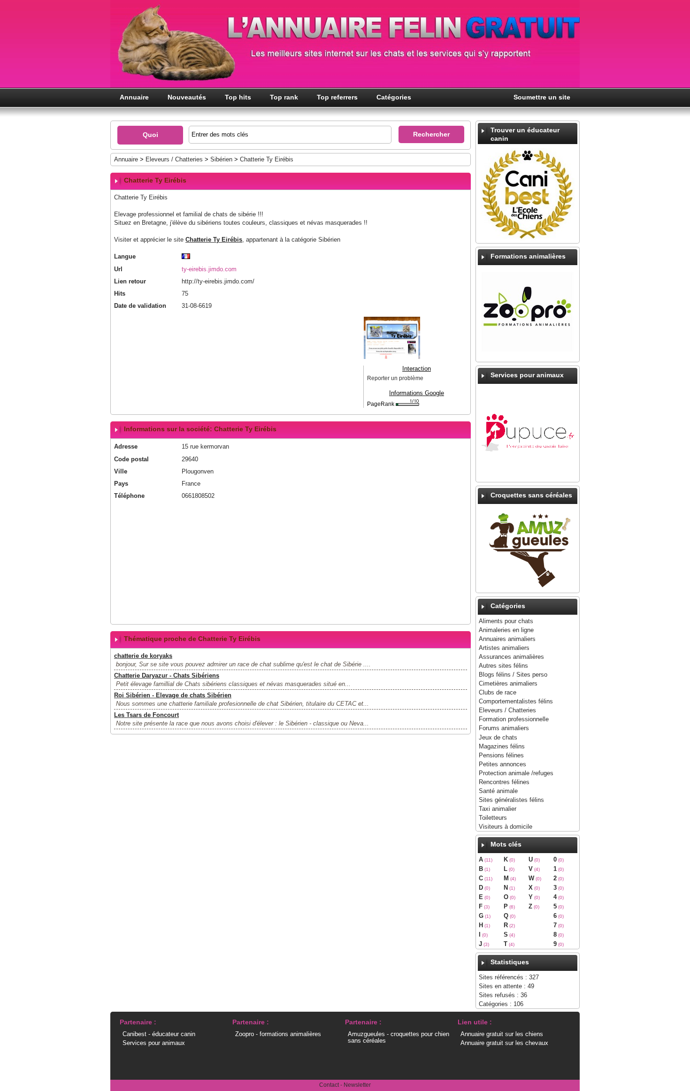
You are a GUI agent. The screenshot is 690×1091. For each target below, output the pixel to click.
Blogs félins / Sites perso (513, 674)
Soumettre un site (542, 97)
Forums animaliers (504, 728)
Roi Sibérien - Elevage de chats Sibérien (172, 695)
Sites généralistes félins (511, 799)
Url (118, 269)
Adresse (126, 446)
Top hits (238, 97)
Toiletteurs (493, 817)
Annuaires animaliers (507, 638)
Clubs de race (497, 692)
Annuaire (134, 97)
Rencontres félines (504, 782)
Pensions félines (501, 755)
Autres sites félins (503, 665)
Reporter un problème (395, 378)
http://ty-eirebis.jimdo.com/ (218, 281)
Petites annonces (502, 764)
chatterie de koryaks (143, 655)
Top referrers (337, 97)
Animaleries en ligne (506, 629)
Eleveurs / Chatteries (507, 710)
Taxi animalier (497, 808)
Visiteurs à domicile (505, 826)
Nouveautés (187, 97)
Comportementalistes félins (516, 701)
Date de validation (140, 305)
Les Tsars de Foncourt (146, 714)
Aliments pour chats (506, 621)
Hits (119, 293)
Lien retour (130, 281)
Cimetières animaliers (508, 683)
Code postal (131, 459)
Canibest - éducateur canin (159, 1034)
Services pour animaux (154, 1042)
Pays (121, 483)
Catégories (393, 97)
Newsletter (357, 1085)
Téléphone (129, 495)
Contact (329, 1085)
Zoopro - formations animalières (278, 1034)
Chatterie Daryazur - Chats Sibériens (166, 675)
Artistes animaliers (504, 647)
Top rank (284, 97)
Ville (120, 471)
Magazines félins (502, 746)
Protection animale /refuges (516, 773)
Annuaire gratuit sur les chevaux (504, 1042)
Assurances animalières (511, 656)
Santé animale (498, 790)
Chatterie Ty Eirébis (266, 159)
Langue (125, 256)
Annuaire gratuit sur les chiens (501, 1034)
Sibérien (221, 159)
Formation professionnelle (514, 719)
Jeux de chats (498, 737)
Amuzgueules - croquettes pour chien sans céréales (398, 1037)
